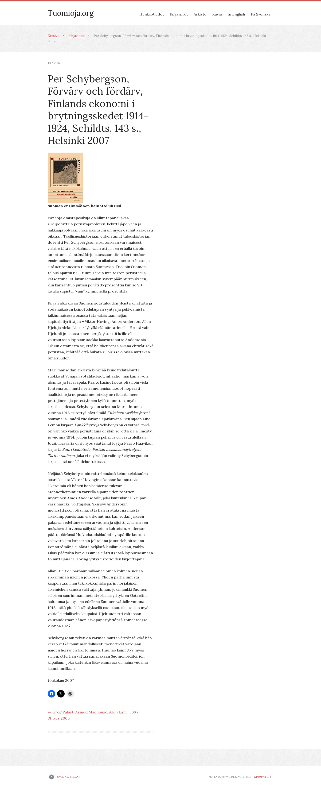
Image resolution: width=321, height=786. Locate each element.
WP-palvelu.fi (262, 777)
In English (236, 14)
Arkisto (200, 14)
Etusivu (53, 36)
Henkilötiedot (151, 14)
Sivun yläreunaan (68, 777)
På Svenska (260, 14)
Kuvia (217, 14)
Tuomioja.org (71, 13)
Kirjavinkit (179, 14)
